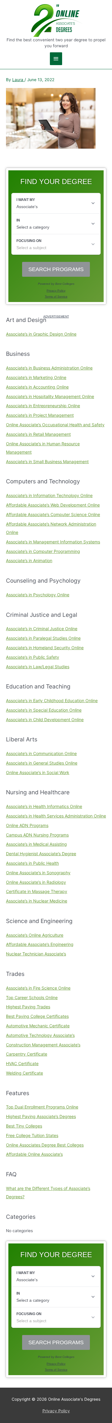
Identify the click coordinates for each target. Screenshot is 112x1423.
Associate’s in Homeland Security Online (45, 647)
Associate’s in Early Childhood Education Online (52, 700)
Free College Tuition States (32, 1135)
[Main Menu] (56, 58)
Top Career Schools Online (32, 997)
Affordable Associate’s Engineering (39, 944)
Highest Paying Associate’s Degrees (41, 1116)
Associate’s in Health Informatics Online (44, 806)
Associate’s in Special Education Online (44, 710)
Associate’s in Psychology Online (37, 594)
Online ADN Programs (27, 825)
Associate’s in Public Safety (32, 657)
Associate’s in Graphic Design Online (41, 334)
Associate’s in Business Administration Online (49, 367)
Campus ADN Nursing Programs (37, 834)
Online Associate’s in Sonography (38, 872)
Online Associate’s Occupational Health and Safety (55, 424)
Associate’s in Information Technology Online (49, 495)
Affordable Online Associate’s (34, 1154)
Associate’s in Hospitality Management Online (50, 396)
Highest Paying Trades (28, 1006)
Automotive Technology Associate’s (40, 1035)
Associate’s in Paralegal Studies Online (43, 638)
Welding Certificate (24, 1072)
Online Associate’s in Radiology (36, 882)
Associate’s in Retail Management (38, 434)
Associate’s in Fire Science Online (38, 987)
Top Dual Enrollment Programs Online (42, 1106)
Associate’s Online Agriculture (34, 935)
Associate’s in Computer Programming (43, 551)
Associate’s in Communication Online (41, 753)
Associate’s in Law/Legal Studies (37, 666)
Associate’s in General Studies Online (41, 762)
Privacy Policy (56, 1410)
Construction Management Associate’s (43, 1044)
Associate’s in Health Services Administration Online (56, 815)
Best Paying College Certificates (37, 1016)
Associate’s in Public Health (32, 863)
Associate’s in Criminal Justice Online (41, 628)
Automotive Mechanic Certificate (38, 1025)
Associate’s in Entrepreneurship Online (43, 405)
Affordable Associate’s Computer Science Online (53, 514)
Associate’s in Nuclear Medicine (36, 900)
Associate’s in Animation (29, 560)
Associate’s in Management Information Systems (53, 541)
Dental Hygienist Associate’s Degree (41, 853)
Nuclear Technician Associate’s (36, 953)
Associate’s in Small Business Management (47, 461)
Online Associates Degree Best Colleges (45, 1144)
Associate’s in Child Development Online (45, 719)
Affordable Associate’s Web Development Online (53, 504)
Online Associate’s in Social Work (37, 772)
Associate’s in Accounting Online (37, 386)
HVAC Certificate (22, 1063)
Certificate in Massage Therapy (36, 891)
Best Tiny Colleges (24, 1125)
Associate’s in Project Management (40, 415)
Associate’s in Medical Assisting (36, 844)
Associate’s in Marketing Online (36, 377)
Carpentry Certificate (26, 1053)
